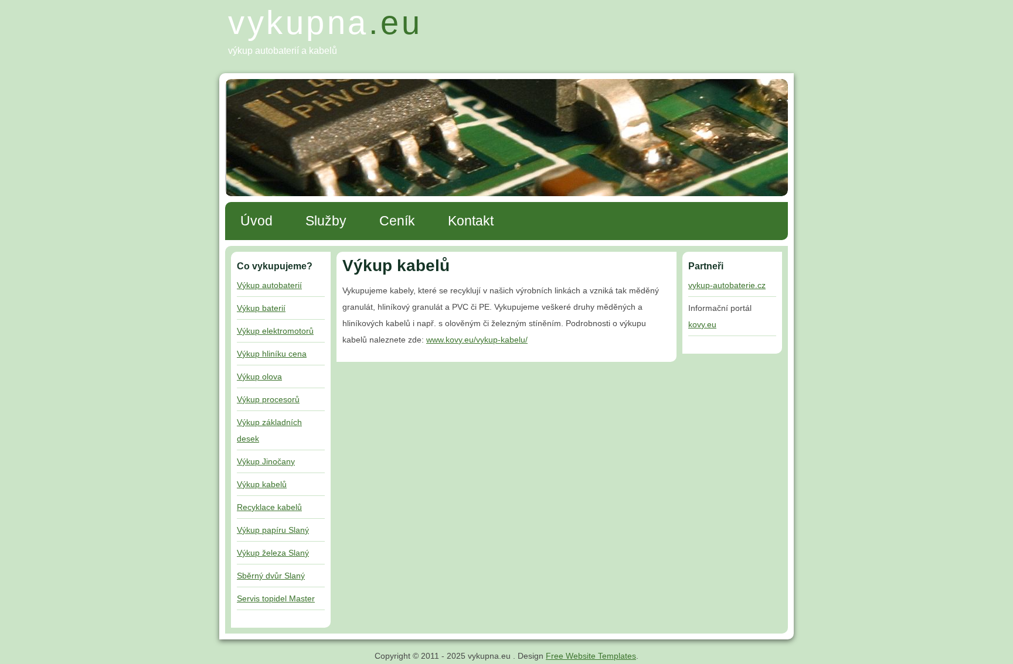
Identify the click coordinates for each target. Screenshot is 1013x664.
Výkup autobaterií (269, 285)
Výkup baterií (261, 308)
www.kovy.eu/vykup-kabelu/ (477, 339)
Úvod (256, 220)
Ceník (397, 220)
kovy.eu (702, 324)
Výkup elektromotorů (275, 331)
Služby (325, 220)
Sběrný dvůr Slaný (271, 575)
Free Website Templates (591, 655)
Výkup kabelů (262, 484)
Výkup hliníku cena (272, 353)
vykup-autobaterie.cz (727, 285)
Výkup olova (259, 376)
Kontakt (471, 220)
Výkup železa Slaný (273, 552)
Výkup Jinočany (266, 461)
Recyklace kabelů (269, 507)
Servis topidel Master (276, 598)
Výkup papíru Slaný (273, 530)
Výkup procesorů (268, 399)
